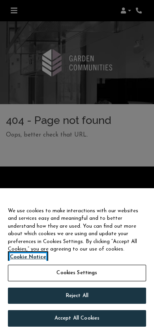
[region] (77, 260)
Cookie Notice (28, 257)
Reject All (77, 295)
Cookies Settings (76, 272)
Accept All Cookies (77, 318)
